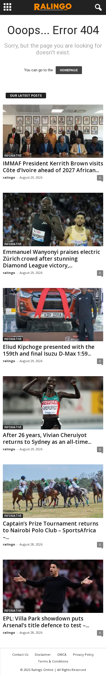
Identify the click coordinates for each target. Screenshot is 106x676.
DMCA (61, 654)
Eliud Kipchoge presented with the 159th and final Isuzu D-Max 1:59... (48, 350)
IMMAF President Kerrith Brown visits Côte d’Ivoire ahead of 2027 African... (53, 167)
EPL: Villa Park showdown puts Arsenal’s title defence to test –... (46, 622)
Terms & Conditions (53, 661)
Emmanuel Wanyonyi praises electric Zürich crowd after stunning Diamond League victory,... (51, 258)
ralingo (9, 177)
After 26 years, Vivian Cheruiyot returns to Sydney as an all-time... (47, 438)
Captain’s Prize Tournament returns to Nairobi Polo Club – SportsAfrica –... (50, 530)
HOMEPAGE (69, 70)
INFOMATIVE (12, 156)
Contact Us (20, 654)
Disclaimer (43, 654)
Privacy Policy (83, 654)
